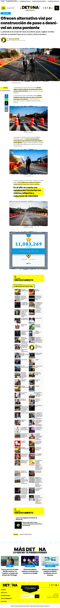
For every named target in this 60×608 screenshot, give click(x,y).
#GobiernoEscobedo (12, 1)
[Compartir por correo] (6, 110)
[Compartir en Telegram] (6, 106)
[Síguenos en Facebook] (47, 8)
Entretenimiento (6, 598)
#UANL (3, 1)
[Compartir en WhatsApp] (6, 99)
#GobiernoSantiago (53, 1)
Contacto (56, 594)
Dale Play (4, 592)
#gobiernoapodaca (25, 1)
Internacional (5, 595)
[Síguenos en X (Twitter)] (43, 8)
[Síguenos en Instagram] (45, 8)
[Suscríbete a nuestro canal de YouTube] (50, 8)
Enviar (37, 596)
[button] (28, 278)
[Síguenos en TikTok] (52, 8)
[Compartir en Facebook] (6, 96)
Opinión (3, 589)
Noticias (5, 13)
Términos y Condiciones (52, 597)
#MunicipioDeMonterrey (39, 1)
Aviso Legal (55, 595)
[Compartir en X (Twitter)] (6, 103)
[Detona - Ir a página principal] (30, 7)
